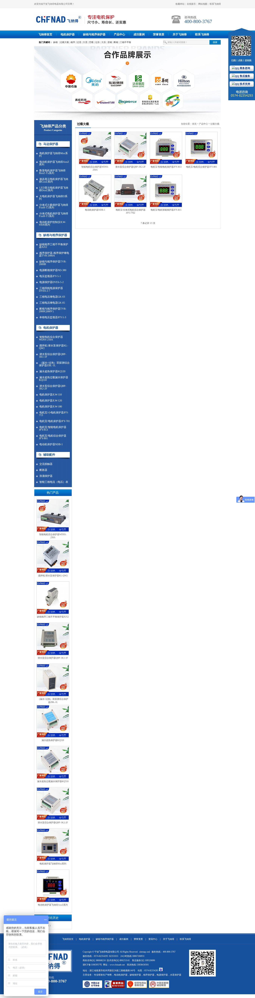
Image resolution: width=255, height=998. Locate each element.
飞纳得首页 (45, 34)
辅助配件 (49, 454)
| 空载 (91, 42)
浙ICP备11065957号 (92, 964)
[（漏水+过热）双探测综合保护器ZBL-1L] (52, 696)
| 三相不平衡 (125, 42)
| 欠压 (103, 42)
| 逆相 (109, 42)
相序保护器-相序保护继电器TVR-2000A (54, 254)
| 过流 (78, 42)
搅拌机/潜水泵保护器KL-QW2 (53, 347)
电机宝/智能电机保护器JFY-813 (52, 428)
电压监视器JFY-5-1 (50, 276)
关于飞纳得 (180, 34)
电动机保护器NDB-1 (51, 444)
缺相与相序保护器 (94, 34)
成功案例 (139, 34)
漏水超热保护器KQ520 (52, 371)
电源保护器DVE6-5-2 (51, 282)
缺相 (55, 42)
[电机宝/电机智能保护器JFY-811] (166, 206)
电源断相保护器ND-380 (52, 270)
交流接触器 (45, 464)
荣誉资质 (158, 34)
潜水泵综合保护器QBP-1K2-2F (52, 387)
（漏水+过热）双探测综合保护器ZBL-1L (54, 364)
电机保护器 (68, 34)
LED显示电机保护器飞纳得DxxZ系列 (53, 189)
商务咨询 (244, 68)
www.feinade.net (117, 964)
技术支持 (244, 83)
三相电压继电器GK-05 (52, 303)
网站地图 (202, 4)
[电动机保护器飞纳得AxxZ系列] (52, 901)
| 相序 (72, 42)
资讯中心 (152, 939)
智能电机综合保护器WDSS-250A (51, 338)
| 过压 (97, 42)
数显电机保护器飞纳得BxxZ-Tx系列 (52, 172)
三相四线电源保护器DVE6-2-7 (51, 289)
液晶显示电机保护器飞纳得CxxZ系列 (53, 180)
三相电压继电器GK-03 (52, 297)
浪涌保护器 (45, 476)
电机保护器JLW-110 (50, 394)
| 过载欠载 (64, 42)
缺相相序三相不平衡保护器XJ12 (53, 245)
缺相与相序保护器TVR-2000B (52, 263)
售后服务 (244, 76)
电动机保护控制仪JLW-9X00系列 (52, 223)
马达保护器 (50, 144)
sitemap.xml (144, 951)
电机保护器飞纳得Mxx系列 (53, 154)
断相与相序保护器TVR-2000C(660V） (52, 310)
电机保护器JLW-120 (50, 400)
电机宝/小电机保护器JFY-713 (54, 414)
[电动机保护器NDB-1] (95, 206)
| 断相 (115, 42)
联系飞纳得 (215, 4)
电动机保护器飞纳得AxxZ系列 (54, 163)
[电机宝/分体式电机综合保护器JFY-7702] (130, 206)
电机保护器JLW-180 (50, 406)
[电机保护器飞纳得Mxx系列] (52, 860)
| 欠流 (84, 42)
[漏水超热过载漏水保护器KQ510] (52, 778)
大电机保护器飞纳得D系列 (53, 197)
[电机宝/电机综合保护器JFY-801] (201, 163)
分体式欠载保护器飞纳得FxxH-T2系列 (53, 206)
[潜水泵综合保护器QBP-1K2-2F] (52, 819)
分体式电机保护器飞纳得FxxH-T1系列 (53, 215)
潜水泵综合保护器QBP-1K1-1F (52, 355)
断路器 (43, 470)
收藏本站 (179, 4)
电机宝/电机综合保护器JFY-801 (52, 437)
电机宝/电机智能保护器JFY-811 (166, 210)
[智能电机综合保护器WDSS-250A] (52, 531)
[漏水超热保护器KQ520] (52, 737)
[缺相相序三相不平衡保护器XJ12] (52, 613)
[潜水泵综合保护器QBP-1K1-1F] (52, 654)
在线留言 (191, 4)
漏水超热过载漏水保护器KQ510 (53, 378)
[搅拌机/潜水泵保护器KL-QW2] (52, 572)
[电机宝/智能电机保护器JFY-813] (166, 163)
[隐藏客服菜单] (241, 46)
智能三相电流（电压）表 (53, 482)
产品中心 (119, 34)
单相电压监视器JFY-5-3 (52, 317)
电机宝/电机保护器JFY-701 (54, 421)
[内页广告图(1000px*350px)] (127, 79)
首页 (194, 124)
